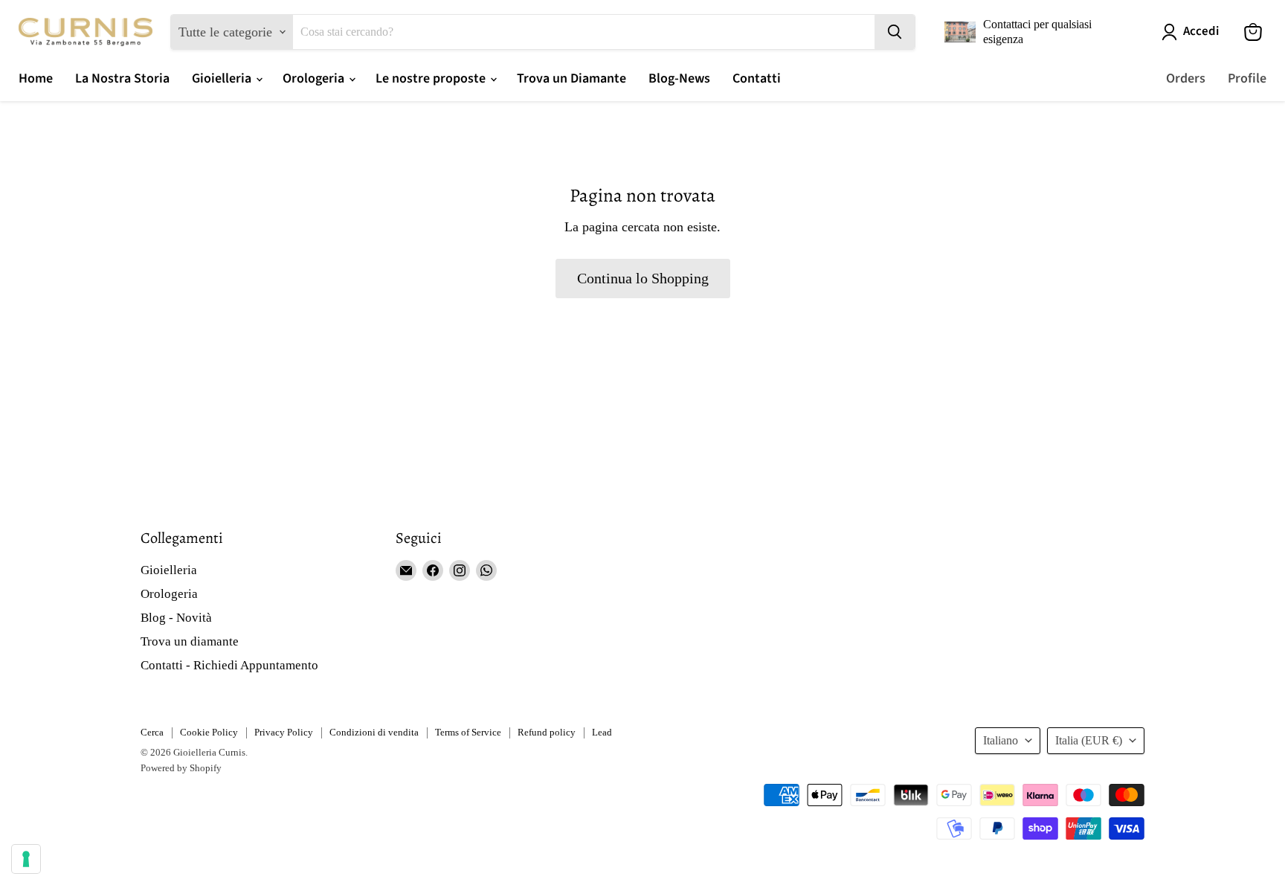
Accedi (1201, 31)
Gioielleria (223, 78)
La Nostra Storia (122, 78)
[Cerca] (895, 32)
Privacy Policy (283, 732)
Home (36, 78)
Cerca (152, 732)
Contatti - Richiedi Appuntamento (229, 665)
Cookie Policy (209, 732)
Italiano (1000, 740)
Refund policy (547, 732)
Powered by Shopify (181, 767)
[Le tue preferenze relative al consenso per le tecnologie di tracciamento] (26, 859)
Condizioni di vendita (374, 732)
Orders (1185, 78)
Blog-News (679, 78)
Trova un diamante (190, 641)
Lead (602, 732)
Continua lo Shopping (643, 278)
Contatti (756, 78)
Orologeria (315, 78)
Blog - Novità (176, 618)
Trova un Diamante (571, 78)
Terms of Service (468, 732)
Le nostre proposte (432, 78)
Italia (1088, 740)
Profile (1247, 78)
